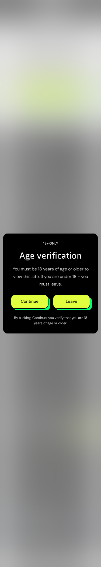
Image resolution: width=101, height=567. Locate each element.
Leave (71, 301)
